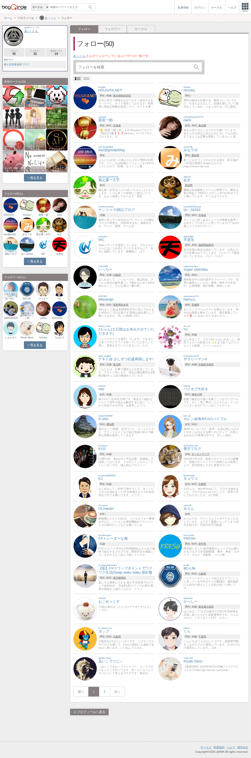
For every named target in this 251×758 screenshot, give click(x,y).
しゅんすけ (11, 337)
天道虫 (59, 254)
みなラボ (27, 234)
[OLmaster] (85, 516)
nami (59, 215)
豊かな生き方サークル (56, 126)
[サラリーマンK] (170, 366)
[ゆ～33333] (170, 217)
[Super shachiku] (170, 277)
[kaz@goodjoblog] (85, 157)
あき (59, 234)
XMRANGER (11, 318)
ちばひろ (59, 337)
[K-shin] (85, 426)
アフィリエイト (57, 149)
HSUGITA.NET (11, 215)
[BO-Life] (170, 575)
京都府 (202, 364)
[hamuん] (170, 306)
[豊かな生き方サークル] (57, 117)
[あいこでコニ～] (85, 668)
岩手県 (202, 543)
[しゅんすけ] (10, 328)
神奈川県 (197, 394)
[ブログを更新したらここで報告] (13, 96)
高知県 (189, 185)
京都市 (210, 364)
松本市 (124, 304)
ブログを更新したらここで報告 (13, 104)
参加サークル (56, 52)
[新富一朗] (85, 127)
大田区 (210, 606)
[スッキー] (43, 288)
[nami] (170, 127)
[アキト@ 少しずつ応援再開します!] (85, 366)
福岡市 (210, 245)
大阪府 (117, 274)
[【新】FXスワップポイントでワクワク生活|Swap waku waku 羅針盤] (85, 575)
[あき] (170, 187)
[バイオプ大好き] (170, 396)
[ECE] (85, 456)
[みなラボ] (170, 157)
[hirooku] (170, 97)
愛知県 (195, 155)
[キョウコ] (170, 486)
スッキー (43, 298)
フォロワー (112, 29)
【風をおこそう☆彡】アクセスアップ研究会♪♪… (56, 168)
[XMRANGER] (10, 308)
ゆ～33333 (27, 254)
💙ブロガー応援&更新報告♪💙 (35, 104)
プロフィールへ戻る (91, 712)
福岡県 (202, 245)
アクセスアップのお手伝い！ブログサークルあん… (56, 103)
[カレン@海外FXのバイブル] (170, 426)
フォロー (14, 52)
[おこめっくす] (85, 608)
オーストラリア (200, 454)
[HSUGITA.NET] (85, 97)
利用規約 (219, 747)
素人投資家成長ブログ (16, 64)
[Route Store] (170, 668)
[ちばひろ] (59, 328)
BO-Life (27, 298)
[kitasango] (85, 306)
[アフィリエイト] (57, 139)
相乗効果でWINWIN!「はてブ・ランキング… (13, 146)
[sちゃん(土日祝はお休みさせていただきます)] (85, 336)
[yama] (43, 308)
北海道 (117, 125)
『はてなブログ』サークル (35, 147)
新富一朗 (43, 215)
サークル (141, 29)
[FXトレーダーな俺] (85, 545)
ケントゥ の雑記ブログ (11, 252)
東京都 (117, 95)
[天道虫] (170, 247)
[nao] (85, 396)
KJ (59, 298)
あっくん (79, 56)
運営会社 (242, 747)
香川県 (117, 364)
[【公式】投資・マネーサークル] (13, 161)
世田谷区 (126, 95)
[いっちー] (85, 277)
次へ (117, 691)
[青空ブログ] (170, 456)
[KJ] (85, 486)
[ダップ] (85, 638)
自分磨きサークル (35, 127)
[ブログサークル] (14, 7)
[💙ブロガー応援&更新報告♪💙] (35, 96)
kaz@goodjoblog (11, 234)
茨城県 (195, 304)
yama (43, 318)
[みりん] (170, 516)
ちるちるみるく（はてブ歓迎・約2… (11, 296)
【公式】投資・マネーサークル (13, 169)
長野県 (117, 304)
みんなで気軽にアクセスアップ (13, 126)
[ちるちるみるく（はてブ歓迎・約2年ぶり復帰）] (10, 288)
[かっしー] (170, 608)
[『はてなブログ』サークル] (35, 139)
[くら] (170, 638)
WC (43, 254)
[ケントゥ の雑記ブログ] (85, 217)
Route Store (27, 337)
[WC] (85, 247)
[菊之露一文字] (85, 187)
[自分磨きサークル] (35, 117)
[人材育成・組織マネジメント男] (26, 308)
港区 (123, 577)
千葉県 (202, 636)
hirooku (27, 215)
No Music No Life (35, 171)
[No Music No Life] (35, 161)
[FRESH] (170, 545)
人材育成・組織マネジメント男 (27, 315)
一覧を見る (34, 177)
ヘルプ (231, 747)
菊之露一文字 (43, 234)
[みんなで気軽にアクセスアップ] (13, 117)
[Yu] (170, 336)
